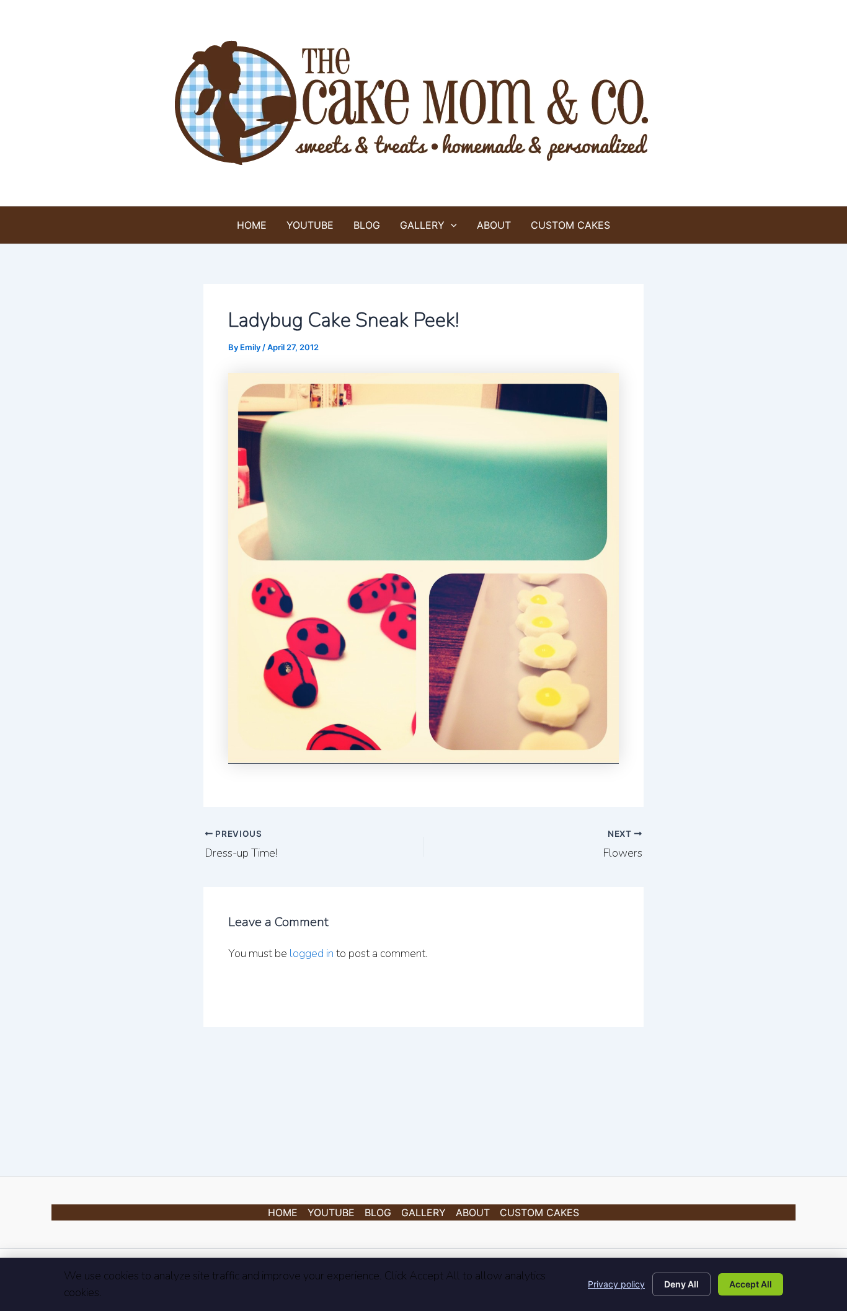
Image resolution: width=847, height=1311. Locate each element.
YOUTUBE (310, 225)
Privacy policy (616, 1284)
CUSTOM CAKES (570, 225)
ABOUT (494, 225)
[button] (451, 225)
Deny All (681, 1284)
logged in (312, 953)
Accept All (750, 1284)
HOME (252, 225)
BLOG (366, 225)
